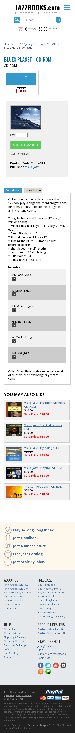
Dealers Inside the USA (50, 629)
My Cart (53, 28)
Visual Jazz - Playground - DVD (43, 468)
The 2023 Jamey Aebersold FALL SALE (36, 44)
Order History (12, 633)
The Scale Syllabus (48, 600)
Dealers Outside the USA (51, 633)
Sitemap (19, 698)
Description (13, 190)
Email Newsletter (47, 612)
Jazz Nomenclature (29, 546)
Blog (40, 650)
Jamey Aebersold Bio (16, 588)
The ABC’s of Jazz (13, 596)
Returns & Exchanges (15, 645)
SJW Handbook (46, 596)
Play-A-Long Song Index (33, 530)
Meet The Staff (12, 604)
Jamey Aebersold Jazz (16, 584)
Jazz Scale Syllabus (29, 562)
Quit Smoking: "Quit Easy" (52, 616)
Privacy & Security (24, 695)
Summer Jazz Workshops (52, 654)
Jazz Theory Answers (49, 588)
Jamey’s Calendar (13, 600)
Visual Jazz (32, 167)
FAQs (7, 649)
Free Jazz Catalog (28, 554)
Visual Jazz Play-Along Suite (41, 448)
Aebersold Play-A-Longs (17, 592)
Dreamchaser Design (37, 725)
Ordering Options (14, 641)
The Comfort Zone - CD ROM (43, 486)
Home (7, 44)
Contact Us (10, 608)
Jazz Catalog (44, 608)
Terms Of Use (10, 692)
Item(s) (32, 28)
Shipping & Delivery (15, 637)
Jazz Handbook (26, 538)
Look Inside (33, 190)
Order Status (11, 629)
